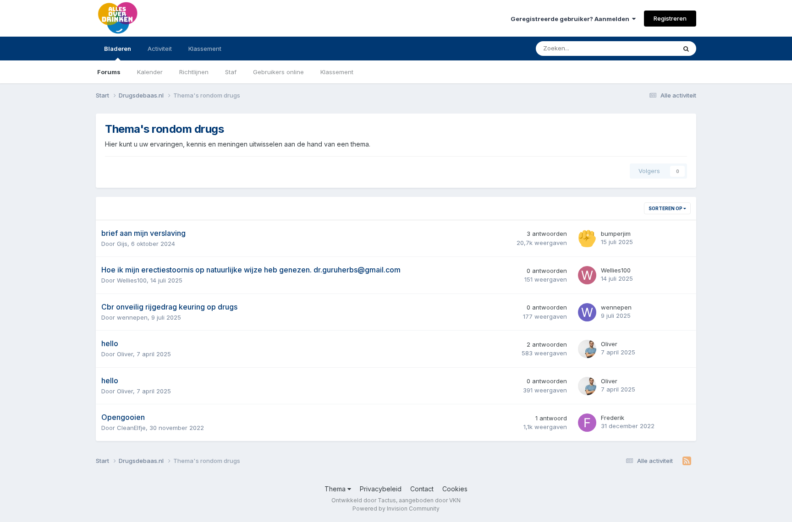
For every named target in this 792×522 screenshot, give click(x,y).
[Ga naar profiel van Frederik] (587, 422)
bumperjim (616, 233)
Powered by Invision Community (396, 508)
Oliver (125, 354)
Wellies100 (132, 280)
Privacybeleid (381, 489)
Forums (109, 72)
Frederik (612, 417)
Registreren (670, 18)
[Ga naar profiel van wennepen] (587, 312)
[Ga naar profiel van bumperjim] (587, 238)
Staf (230, 72)
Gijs (122, 243)
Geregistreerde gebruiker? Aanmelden (571, 18)
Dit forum (651, 48)
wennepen (132, 317)
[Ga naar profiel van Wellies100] (587, 275)
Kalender (150, 72)
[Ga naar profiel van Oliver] (587, 349)
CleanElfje (131, 427)
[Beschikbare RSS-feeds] (686, 461)
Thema (335, 489)
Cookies (455, 489)
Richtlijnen (194, 72)
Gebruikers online (278, 72)
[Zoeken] (686, 48)
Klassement (336, 72)
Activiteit (160, 48)
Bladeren (117, 48)
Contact (422, 489)
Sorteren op (666, 208)
